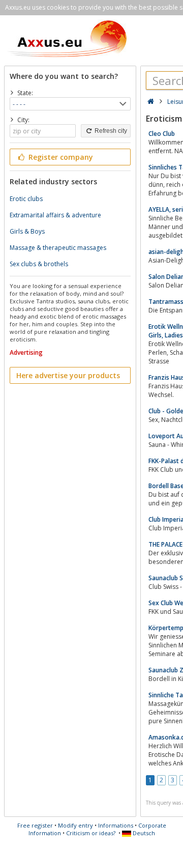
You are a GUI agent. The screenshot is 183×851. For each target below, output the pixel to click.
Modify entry (75, 825)
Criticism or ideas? (90, 833)
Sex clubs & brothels (39, 264)
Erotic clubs (26, 198)
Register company (59, 157)
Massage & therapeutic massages (58, 247)
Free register (35, 825)
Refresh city (110, 130)
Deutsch (143, 833)
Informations (115, 825)
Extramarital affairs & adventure (55, 215)
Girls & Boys (27, 231)
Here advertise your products (68, 375)
